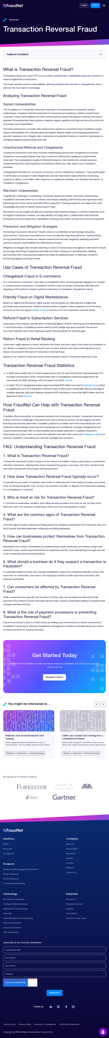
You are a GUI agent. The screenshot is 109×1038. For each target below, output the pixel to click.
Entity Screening (10, 874)
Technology (10, 893)
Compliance (9, 853)
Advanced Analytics (12, 927)
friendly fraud (38, 310)
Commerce (71, 913)
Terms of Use (9, 1024)
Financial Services (74, 904)
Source (68, 380)
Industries (72, 893)
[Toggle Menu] (104, 5)
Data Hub (7, 913)
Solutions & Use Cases (76, 918)
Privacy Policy (25, 1024)
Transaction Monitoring (14, 883)
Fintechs (70, 908)
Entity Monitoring (11, 878)
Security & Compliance (45, 1024)
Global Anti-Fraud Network (15, 908)
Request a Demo (54, 677)
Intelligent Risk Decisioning (15, 904)
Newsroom (71, 853)
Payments (71, 899)
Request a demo (93, 434)
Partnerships (71, 849)
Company (72, 838)
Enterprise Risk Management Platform (20, 869)
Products (8, 863)
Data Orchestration (12, 923)
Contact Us (71, 872)
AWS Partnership (10, 932)
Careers (69, 863)
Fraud (5, 844)
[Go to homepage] (13, 5)
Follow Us (70, 867)
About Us (70, 844)
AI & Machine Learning (13, 899)
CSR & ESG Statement (69, 1024)
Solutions (8, 838)
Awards (69, 858)
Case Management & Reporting (18, 918)
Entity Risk (7, 849)
